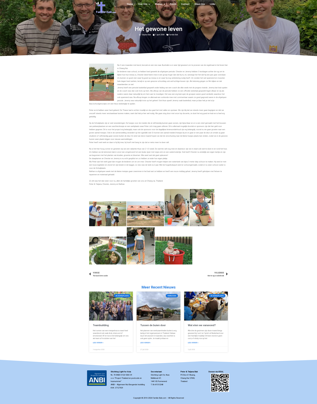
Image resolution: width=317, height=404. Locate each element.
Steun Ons (199, 4)
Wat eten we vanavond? (202, 325)
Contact (185, 4)
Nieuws (158, 4)
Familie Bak (173, 35)
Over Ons (142, 4)
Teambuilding (101, 325)
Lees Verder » (98, 343)
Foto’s (173, 4)
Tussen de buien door (153, 325)
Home (130, 4)
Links (212, 4)
